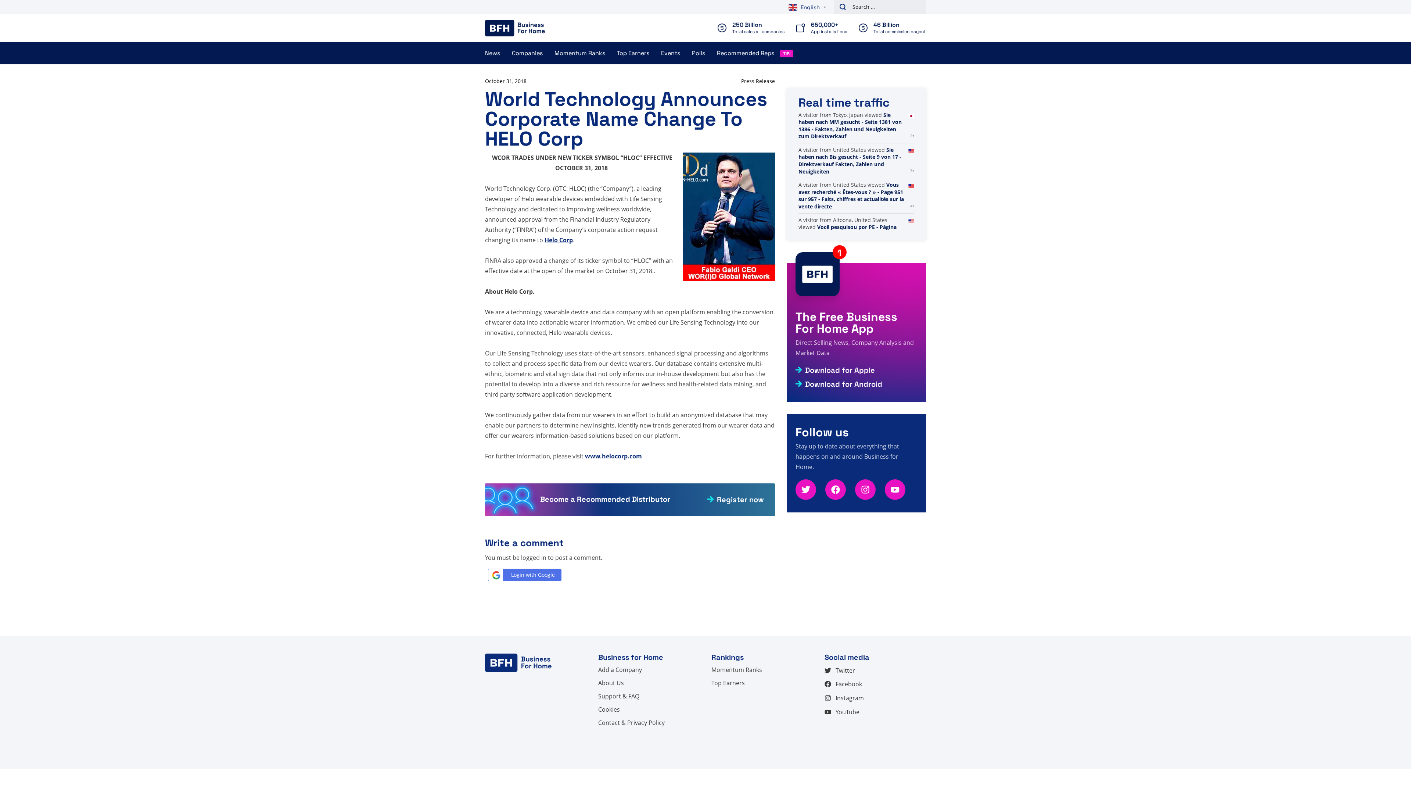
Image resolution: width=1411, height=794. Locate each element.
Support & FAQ (618, 696)
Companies (527, 53)
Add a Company (620, 670)
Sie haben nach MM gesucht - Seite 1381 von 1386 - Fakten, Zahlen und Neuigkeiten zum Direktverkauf (850, 125)
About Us (611, 683)
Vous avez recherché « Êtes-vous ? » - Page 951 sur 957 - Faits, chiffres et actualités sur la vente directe (851, 195)
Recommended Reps (745, 53)
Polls (698, 53)
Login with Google (533, 574)
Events (670, 53)
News (492, 53)
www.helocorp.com (613, 456)
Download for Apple (840, 370)
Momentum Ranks (579, 53)
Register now (740, 499)
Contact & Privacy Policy (631, 723)
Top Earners (633, 53)
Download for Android (843, 384)
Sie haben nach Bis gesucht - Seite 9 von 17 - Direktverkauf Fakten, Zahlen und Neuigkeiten (849, 160)
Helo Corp (559, 240)
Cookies (609, 709)
